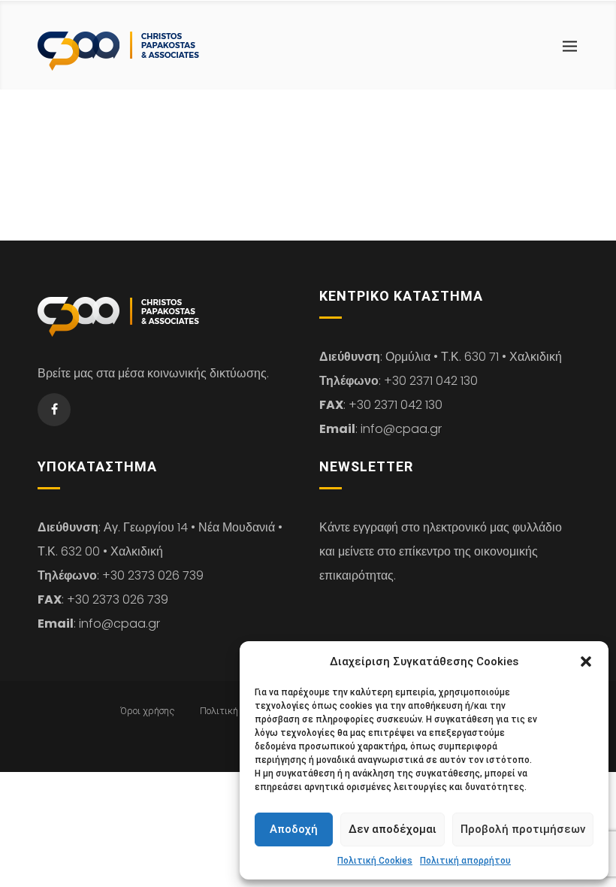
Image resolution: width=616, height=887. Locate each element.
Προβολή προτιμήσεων (522, 829)
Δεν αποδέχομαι (392, 829)
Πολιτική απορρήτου (465, 860)
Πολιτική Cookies (374, 860)
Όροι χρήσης (147, 710)
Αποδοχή (294, 829)
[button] (585, 661)
